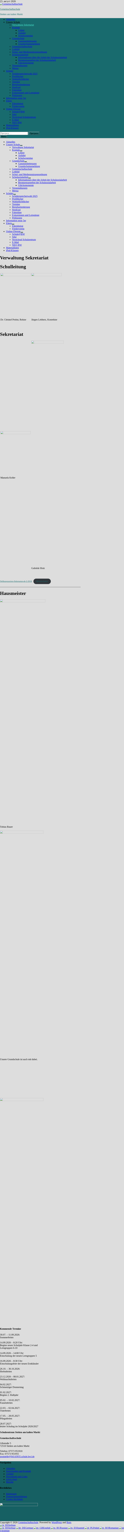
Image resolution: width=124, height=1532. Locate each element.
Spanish (81, 1528)
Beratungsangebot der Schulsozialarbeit (37, 60)
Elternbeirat (17, 103)
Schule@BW (18, 111)
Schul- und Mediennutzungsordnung (29, 52)
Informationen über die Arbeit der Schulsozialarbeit (42, 57)
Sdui (14, 114)
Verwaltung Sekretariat (23, 25)
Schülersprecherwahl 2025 (25, 73)
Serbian (12, 1525)
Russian (64, 1528)
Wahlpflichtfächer (20, 79)
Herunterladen (42, 581)
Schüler (9, 71)
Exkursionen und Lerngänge (25, 92)
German (29, 1528)
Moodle (9, 1482)
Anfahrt (22, 33)
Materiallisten (12, 125)
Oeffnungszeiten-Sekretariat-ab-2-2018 (16, 581)
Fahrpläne (17, 90)
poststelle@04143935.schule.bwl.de (17, 1456)
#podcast (16, 87)
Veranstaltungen (19, 65)
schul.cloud (11, 1479)
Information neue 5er (16, 98)
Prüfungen (17, 95)
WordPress (57, 1522)
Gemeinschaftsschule (10, 9)
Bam (69, 1522)
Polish (96, 1528)
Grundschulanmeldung (29, 44)
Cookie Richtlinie (14, 1499)
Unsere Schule (13, 22)
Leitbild (16, 49)
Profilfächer (17, 76)
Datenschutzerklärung (16, 1496)
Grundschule (18, 38)
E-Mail (15, 120)
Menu (3, 136)
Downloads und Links (16, 1476)
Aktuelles (10, 19)
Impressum (11, 1493)
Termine (16, 82)
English (47, 1528)
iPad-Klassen (12, 128)
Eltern (9, 101)
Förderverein (18, 106)
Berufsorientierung (21, 84)
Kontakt (16, 27)
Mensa (15, 68)
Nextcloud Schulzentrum (24, 117)
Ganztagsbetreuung (27, 41)
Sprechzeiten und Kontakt (18, 1471)
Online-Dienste (13, 109)
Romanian (114, 1528)
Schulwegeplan (25, 35)
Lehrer (21, 30)
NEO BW (17, 122)
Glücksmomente (26, 63)
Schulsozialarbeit (20, 54)
